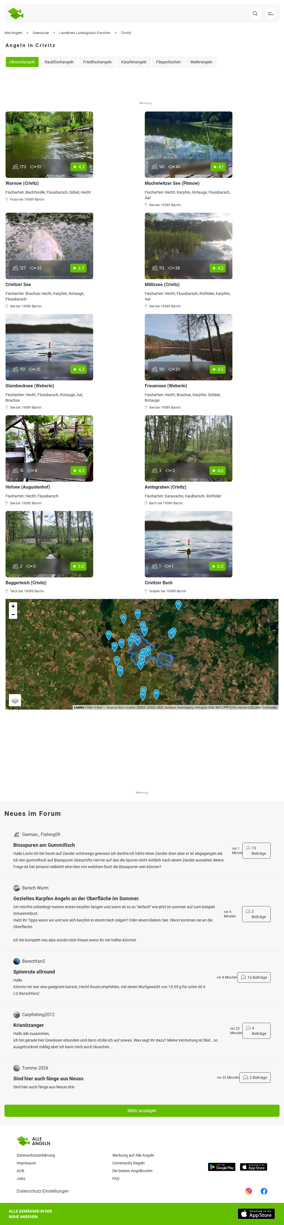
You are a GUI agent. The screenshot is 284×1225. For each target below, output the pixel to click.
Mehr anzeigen (142, 1110)
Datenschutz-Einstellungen (43, 1191)
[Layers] (15, 700)
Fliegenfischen (168, 62)
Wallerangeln (201, 62)
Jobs (21, 1178)
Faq (116, 1178)
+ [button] (13, 606)
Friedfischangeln (97, 62)
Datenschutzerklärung (36, 1155)
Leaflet (79, 707)
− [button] (13, 614)
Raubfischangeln (59, 62)
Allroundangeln (22, 62)
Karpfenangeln (134, 62)
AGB (20, 1171)
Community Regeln (128, 1163)
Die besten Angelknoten (132, 1171)
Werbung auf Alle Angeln (133, 1155)
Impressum (26, 1163)
